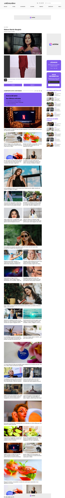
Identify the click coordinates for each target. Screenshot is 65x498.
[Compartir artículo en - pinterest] (41, 90)
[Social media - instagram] (42, 3)
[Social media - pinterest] (41, 3)
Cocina (13, 6)
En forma (32, 6)
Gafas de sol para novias (11, 103)
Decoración (22, 6)
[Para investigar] (45, 3)
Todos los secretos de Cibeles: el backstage (15, 102)
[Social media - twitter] (37, 3)
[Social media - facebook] (39, 3)
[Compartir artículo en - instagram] (39, 90)
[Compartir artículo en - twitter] (37, 90)
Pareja (59, 6)
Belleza (5, 6)
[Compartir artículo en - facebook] (35, 90)
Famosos (41, 6)
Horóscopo (50, 6)
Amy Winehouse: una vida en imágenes (14, 100)
